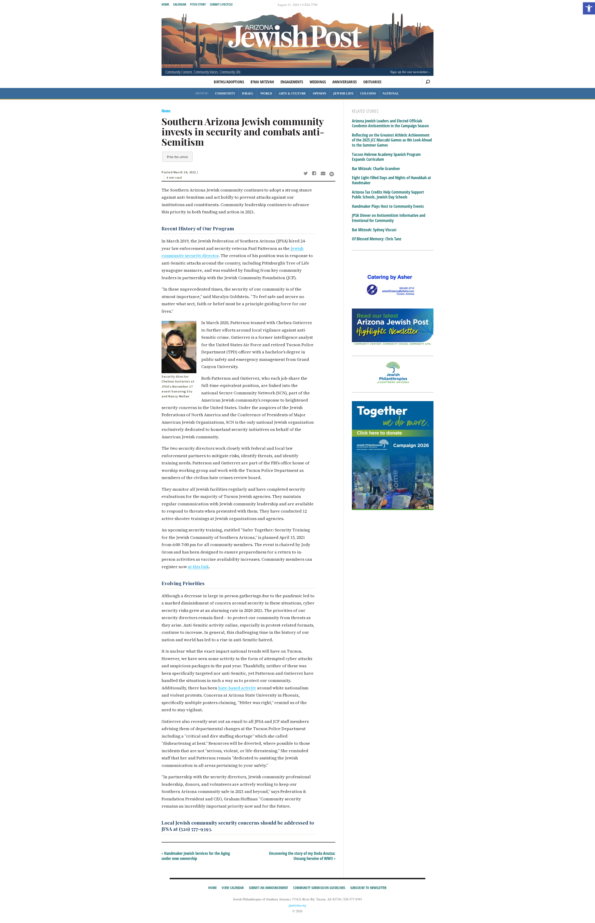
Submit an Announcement (268, 887)
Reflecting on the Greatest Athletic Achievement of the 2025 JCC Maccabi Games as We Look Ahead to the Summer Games (392, 140)
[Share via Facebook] (315, 173)
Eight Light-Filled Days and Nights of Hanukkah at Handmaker (391, 180)
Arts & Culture (292, 93)
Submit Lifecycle (221, 4)
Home (165, 4)
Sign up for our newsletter (409, 71)
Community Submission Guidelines (319, 887)
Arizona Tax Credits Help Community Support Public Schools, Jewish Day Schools (388, 195)
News (166, 111)
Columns (368, 93)
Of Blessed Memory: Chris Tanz (376, 239)
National (391, 93)
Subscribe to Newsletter (368, 887)
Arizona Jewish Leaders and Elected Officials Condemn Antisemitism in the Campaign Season (390, 123)
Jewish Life (343, 93)
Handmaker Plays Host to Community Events (388, 206)
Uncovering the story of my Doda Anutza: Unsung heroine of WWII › (302, 855)
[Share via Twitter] (306, 173)
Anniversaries (344, 81)
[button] (589, 8)
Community (225, 93)
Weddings (318, 81)
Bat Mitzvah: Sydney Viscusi (374, 229)
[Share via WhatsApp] (331, 174)
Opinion (319, 93)
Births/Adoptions (229, 81)
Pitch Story (198, 4)
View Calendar (233, 887)
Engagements (292, 81)
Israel (248, 93)
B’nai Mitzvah (262, 81)
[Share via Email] (323, 173)
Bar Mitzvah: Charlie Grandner (376, 168)
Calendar (179, 4)
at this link (198, 567)
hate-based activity (237, 688)
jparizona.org (297, 905)
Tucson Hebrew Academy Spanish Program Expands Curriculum (386, 157)
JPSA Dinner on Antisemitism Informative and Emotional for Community (388, 218)
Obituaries (372, 81)
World (266, 93)
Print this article (177, 156)
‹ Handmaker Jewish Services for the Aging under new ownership (196, 855)
